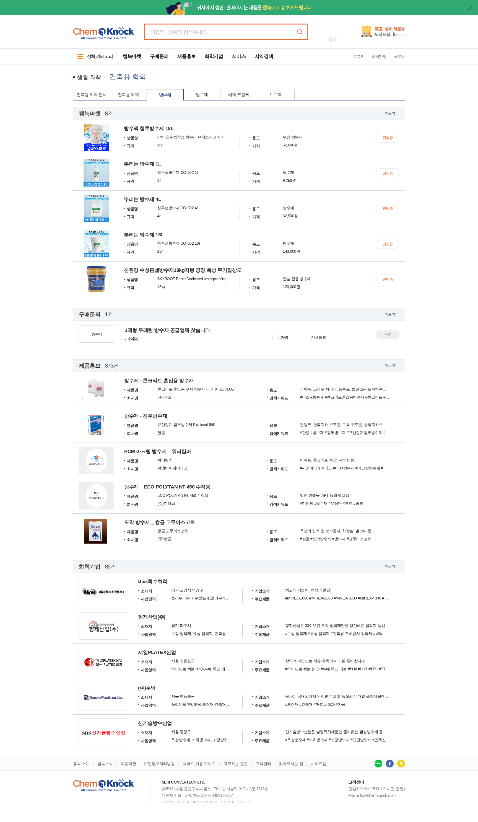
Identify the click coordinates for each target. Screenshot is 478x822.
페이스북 (390, 763)
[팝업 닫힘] (470, 8)
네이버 (378, 763)
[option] (363, 33)
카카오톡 (401, 763)
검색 (299, 32)
